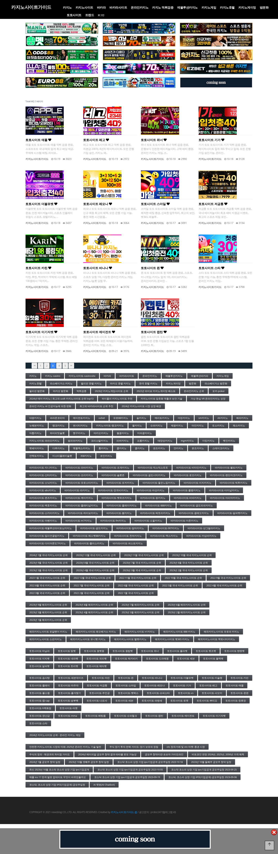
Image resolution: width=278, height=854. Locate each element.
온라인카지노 (139, 7)
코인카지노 (106, 456)
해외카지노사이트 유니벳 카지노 (88, 639)
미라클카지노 (144, 433)
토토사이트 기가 (210, 140)
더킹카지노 (184, 418)
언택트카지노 (36, 456)
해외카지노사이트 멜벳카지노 (130, 639)
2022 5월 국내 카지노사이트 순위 (180, 585)
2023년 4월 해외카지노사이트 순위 (94, 612)
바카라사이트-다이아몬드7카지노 (47, 543)
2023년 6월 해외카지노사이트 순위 (187, 604)
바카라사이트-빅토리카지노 (155, 513)
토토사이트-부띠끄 (207, 700)
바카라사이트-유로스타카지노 (81, 482)
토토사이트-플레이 (39, 685)
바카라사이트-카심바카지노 (201, 535)
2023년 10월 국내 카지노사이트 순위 (192, 555)
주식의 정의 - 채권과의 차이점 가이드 (49, 754)
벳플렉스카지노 (81, 448)
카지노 (67, 7)
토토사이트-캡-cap (39, 700)
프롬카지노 (143, 440)
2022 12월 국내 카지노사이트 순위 (92, 578)
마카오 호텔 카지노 (120, 383)
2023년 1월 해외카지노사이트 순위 (48, 620)
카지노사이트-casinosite (82, 376)
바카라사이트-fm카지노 (113, 520)
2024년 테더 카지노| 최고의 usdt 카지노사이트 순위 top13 (61, 398)
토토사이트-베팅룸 (95, 715)
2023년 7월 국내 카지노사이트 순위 (142, 562)
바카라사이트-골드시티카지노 (149, 475)
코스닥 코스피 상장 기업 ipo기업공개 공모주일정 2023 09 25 (204, 769)
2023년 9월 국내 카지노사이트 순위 (48, 562)
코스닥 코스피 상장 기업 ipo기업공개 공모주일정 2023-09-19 (127, 777)
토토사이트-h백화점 (40, 708)
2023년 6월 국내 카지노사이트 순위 (188, 562)
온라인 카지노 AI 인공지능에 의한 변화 (50, 406)
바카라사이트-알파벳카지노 (232, 513)
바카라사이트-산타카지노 (43, 475)
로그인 (101, 15)
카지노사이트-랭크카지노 (110, 425)
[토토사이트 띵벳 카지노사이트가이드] (62, 41)
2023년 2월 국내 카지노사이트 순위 (188, 570)
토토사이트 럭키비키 (126, 658)
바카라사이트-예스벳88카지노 (89, 535)
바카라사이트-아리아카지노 (225, 498)
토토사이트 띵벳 (67, 651)
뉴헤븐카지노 (36, 425)
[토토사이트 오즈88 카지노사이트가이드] (62, 54)
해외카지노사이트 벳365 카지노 (172, 639)
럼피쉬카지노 (75, 440)
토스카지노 (218, 425)
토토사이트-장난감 (39, 715)
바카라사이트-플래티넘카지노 (81, 505)
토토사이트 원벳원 (94, 651)
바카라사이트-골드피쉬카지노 (196, 505)
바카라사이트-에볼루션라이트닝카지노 (50, 528)
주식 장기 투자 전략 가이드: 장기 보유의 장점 (133, 746)
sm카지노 (203, 418)
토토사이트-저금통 (97, 685)
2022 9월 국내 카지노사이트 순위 (228, 578)
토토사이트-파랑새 (152, 700)
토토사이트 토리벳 (68, 666)
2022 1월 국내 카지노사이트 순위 (136, 593)
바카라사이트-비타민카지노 (191, 467)
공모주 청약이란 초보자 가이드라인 (164, 754)
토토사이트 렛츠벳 (206, 651)
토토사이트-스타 (38, 723)
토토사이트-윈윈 (239, 693)
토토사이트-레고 (208, 685)
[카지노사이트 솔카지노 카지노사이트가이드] (216, 54)
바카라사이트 (118, 7)
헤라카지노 (242, 418)
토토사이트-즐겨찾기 (69, 693)
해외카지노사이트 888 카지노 (179, 631)
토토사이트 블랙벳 (213, 658)
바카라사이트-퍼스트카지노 (128, 543)
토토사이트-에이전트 (183, 715)
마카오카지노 (101, 433)
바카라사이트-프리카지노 (79, 475)
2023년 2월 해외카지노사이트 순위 (187, 612)
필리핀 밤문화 (37, 391)
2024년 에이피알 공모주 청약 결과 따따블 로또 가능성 (107, 754)
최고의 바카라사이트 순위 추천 (96, 406)
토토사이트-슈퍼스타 (158, 693)
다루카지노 (58, 448)
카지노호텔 (227, 7)
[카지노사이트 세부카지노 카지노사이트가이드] (139, 28)
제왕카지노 (177, 425)
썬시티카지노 (80, 425)
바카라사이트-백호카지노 (43, 505)
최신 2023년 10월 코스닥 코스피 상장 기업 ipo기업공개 (59, 769)
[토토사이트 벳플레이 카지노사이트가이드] (139, 41)
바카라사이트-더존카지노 (184, 520)
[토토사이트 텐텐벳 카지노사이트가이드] (216, 28)
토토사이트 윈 (151, 268)
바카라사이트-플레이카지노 (121, 505)
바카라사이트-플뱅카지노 (187, 490)
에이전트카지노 (81, 418)
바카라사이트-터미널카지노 (224, 490)
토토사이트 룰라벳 (177, 651)
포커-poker (218, 391)
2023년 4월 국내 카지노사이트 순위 (95, 570)
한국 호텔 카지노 (148, 383)
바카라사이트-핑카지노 (152, 498)
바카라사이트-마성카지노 (151, 490)
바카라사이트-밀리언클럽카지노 (46, 535)
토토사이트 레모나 (96, 204)
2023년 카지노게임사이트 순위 (111, 391)
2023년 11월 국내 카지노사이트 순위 (144, 555)
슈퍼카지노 (156, 425)
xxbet (102, 418)
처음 (34, 365)
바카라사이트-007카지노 (165, 528)
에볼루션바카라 (199, 376)
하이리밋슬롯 (57, 433)
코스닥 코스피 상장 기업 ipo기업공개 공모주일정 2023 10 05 (130, 769)
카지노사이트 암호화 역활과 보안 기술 (161, 398)
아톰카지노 (35, 433)
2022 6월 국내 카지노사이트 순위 (136, 585)
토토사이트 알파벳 (39, 666)
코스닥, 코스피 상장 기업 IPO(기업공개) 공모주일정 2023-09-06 (202, 777)
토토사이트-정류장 (235, 700)
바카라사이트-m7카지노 (78, 520)
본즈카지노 (198, 448)
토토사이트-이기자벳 (214, 715)
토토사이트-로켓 (179, 700)
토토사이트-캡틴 (154, 715)
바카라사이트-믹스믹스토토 (153, 467)
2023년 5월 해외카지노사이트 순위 (48, 612)
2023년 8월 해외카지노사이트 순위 (94, 604)
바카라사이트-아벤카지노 (43, 520)
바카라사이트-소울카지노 (148, 520)
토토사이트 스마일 (154, 204)
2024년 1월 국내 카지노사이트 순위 (48, 555)
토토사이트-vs (185, 693)
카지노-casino (52, 376)
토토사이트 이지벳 (39, 658)
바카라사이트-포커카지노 (120, 482)
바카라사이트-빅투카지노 (234, 482)
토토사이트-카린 (239, 678)
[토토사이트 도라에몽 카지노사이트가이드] (139, 82)
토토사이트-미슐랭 (212, 678)
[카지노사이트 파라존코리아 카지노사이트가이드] (216, 41)
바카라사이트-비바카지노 (188, 498)
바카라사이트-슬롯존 (113, 475)
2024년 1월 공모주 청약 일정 (44, 762)
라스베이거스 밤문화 (216, 383)
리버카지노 (122, 440)
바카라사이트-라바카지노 (79, 467)
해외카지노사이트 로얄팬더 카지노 (48, 631)
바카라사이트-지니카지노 (43, 467)
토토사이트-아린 (101, 678)
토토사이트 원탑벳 (123, 651)
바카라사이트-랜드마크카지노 (226, 475)
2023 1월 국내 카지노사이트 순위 (47, 578)
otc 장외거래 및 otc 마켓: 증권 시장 (186, 746)
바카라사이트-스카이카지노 (44, 513)
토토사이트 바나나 (96, 268)
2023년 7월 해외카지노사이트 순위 (140, 604)
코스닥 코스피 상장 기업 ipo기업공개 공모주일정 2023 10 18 (150, 762)
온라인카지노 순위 (194, 391)
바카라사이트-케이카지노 (79, 498)
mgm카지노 (187, 440)
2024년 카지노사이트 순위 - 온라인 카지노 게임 (55, 735)
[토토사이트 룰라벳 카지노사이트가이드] (62, 68)
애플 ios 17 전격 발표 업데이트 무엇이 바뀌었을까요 (57, 777)
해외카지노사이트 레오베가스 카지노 (96, 631)
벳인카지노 (229, 440)
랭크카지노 (58, 425)
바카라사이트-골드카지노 (94, 528)
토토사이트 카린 (37, 268)
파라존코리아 (57, 418)
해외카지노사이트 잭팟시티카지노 (216, 639)
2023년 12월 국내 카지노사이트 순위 (96, 555)
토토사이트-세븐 (124, 700)
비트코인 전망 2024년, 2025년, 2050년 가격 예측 (218, 754)
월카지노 (137, 425)
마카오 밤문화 (60, 391)
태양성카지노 (165, 440)
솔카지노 (141, 418)
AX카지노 (222, 418)
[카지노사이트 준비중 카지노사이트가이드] (134, 839)
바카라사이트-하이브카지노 (83, 513)
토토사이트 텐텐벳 (234, 651)
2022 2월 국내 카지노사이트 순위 (91, 593)
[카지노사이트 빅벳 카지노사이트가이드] (139, 54)
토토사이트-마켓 (69, 708)
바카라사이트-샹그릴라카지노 (204, 528)
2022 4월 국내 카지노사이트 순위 (224, 585)
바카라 (101, 7)
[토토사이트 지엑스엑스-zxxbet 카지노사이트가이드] (139, 68)
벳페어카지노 (36, 448)
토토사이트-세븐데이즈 (70, 678)
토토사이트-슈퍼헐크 (125, 715)
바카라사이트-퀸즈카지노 (43, 498)
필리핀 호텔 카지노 (91, 383)
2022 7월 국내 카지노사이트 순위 (91, 585)
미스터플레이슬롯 (62, 456)
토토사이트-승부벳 (68, 700)
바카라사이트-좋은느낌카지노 (159, 482)
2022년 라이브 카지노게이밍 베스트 (156, 391)
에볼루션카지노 (187, 7)
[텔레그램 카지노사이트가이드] (216, 82)
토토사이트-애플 (235, 685)
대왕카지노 (35, 418)
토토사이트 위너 (152, 140)
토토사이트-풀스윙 (39, 693)
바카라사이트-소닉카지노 (43, 482)
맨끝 (71, 365)
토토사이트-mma (67, 715)
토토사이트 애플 (37, 140)
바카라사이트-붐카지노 (119, 513)
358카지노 (86, 456)
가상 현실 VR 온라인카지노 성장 (208, 398)
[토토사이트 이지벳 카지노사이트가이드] (216, 68)
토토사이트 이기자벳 (40, 332)
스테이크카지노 (221, 448)
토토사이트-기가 (182, 685)
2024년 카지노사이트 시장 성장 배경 (141, 406)
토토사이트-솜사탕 (39, 678)
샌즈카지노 (159, 448)
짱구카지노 (79, 433)
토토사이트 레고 (94, 140)
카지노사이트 (84, 7)
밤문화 (264, 7)
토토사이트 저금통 (211, 204)
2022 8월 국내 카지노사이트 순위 (47, 585)
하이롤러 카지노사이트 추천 (117, 398)
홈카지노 (103, 448)
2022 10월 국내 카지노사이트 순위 (183, 578)
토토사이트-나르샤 (97, 700)
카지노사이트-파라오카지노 (44, 440)
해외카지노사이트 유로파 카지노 (221, 631)
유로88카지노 (120, 418)
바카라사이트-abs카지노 (42, 490)
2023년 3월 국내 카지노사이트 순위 (142, 570)
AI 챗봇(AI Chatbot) (104, 784)
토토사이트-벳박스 (128, 693)
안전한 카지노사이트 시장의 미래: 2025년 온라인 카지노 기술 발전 (65, 746)
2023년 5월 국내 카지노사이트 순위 (48, 570)
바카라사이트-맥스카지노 (164, 535)
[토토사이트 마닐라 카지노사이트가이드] (62, 28)
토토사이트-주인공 (99, 693)
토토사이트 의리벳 (96, 658)
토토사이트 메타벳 (96, 666)
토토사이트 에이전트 (97, 332)
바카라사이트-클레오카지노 (194, 513)
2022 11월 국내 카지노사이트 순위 (137, 578)
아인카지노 (198, 425)
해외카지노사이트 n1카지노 (139, 631)
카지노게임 (209, 7)
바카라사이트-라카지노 (77, 490)
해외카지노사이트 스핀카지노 (45, 639)
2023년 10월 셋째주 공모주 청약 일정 (89, 762)
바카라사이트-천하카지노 (128, 535)
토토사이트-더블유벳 (182, 678)
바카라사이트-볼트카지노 (229, 467)
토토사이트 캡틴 (152, 332)
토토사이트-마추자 (68, 685)
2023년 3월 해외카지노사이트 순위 (140, 612)
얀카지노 (178, 448)
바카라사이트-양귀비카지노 (113, 490)
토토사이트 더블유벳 (40, 204)
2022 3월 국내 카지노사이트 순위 (47, 593)
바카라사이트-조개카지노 (115, 467)
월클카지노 (123, 433)
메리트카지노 (162, 418)
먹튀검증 (81, 391)
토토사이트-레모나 (154, 685)
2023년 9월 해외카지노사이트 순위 (48, 604)
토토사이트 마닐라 (39, 651)
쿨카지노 (122, 448)
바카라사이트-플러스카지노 (89, 543)
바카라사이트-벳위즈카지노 (117, 498)
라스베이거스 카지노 (61, 383)
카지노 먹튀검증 (162, 7)
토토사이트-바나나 (152, 678)
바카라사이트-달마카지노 (130, 528)
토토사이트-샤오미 (212, 693)
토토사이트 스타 (210, 268)
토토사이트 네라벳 (68, 658)
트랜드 (89, 14)
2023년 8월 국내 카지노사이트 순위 (95, 562)
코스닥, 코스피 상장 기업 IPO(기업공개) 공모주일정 (57, 784)
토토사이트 (74, 14)
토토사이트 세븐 (186, 658)
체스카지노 (239, 425)
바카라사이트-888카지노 (158, 505)
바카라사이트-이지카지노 (197, 482)
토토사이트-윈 (126, 678)
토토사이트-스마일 (126, 685)
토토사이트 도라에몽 (157, 658)
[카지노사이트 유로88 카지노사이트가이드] (62, 82)
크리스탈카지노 (99, 440)
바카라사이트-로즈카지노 (188, 475)
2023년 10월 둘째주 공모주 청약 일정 (211, 762)
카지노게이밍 (247, 7)
